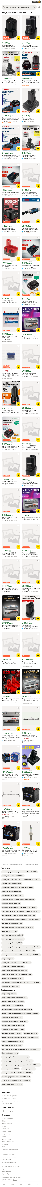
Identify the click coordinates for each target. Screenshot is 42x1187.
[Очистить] (34, 7)
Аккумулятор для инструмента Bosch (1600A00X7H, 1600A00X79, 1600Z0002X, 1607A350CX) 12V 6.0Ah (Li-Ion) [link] (30, 118)
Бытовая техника (7, 1123)
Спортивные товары (7, 1152)
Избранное (21, 1184)
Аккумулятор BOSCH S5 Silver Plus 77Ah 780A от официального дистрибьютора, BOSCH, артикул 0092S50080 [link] (9, 301)
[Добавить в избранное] (18, 17)
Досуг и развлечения (8, 1118)
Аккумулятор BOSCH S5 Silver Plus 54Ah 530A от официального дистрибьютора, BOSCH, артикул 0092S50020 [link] (29, 446)
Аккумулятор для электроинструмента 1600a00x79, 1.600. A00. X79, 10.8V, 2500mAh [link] (11, 45)
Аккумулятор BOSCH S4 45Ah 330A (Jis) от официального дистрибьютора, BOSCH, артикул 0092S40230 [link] (29, 373)
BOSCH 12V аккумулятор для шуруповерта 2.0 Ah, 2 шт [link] (10, 699)
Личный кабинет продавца (9, 1095)
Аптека (4, 1136)
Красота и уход (6, 1139)
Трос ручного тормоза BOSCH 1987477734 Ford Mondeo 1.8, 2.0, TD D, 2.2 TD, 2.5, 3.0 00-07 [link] (30, 736)
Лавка (12, 1184)
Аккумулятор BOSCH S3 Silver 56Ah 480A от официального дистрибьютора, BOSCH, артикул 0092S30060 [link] (29, 411)
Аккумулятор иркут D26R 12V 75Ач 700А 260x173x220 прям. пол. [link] (11, 851)
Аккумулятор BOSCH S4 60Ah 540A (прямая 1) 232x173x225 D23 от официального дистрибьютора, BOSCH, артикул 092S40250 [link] (9, 482)
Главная (4, 1184)
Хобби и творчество (7, 1141)
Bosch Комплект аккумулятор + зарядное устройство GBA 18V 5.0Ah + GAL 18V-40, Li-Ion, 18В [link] (11, 118)
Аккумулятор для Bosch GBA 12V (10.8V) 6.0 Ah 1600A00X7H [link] (30, 775)
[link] (19, 871)
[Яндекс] (15, 1180)
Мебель (4, 1121)
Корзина (29, 1184)
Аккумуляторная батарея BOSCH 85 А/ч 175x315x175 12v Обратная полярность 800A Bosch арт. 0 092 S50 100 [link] (30, 662)
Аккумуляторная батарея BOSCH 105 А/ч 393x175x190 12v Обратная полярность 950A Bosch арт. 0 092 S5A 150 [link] (10, 589)
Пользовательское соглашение (11, 1166)
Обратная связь (6, 1169)
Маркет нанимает (7, 1171)
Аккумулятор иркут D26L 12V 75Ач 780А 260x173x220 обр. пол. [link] (30, 812)
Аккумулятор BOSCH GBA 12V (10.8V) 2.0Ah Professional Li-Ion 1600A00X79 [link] (31, 81)
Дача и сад (5, 1144)
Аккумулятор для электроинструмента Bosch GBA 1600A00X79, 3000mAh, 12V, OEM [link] (30, 45)
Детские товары (6, 1159)
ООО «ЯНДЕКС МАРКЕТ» (13, 1177)
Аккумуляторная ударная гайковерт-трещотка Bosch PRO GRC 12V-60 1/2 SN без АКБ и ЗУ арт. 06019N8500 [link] (30, 228)
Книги (3, 1146)
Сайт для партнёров (7, 1103)
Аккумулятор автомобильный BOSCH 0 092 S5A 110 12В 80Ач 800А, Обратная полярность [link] (31, 518)
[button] (39, 7)
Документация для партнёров (10, 1101)
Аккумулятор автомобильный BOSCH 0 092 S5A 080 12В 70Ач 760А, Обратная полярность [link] (31, 337)
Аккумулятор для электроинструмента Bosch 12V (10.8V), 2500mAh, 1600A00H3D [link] (30, 626)
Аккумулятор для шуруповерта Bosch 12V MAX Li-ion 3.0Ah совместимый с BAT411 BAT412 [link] (10, 411)
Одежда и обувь (6, 1131)
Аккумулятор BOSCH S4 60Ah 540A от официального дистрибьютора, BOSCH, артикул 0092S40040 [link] (10, 518)
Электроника (5, 1128)
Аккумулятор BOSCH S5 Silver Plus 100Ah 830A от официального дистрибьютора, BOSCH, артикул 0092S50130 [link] (29, 192)
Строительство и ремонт (9, 1157)
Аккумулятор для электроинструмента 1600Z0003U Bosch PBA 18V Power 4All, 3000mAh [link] (10, 228)
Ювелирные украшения (9, 1162)
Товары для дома (7, 1134)
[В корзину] (18, 38)
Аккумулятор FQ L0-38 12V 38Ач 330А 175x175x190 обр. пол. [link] (10, 775)
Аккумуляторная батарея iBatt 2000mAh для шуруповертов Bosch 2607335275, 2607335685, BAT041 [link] (10, 266)
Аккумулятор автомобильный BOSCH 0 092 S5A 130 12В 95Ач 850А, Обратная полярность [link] (31, 699)
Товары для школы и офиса (10, 1149)
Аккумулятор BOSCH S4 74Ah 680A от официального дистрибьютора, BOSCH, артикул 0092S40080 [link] (31, 589)
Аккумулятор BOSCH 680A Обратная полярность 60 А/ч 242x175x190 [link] (11, 736)
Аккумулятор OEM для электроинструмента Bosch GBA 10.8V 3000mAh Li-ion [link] (30, 482)
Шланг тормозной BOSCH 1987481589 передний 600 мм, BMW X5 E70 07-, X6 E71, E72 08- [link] (10, 812)
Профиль (38, 1184)
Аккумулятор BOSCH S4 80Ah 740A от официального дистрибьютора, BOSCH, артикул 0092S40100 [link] (30, 553)
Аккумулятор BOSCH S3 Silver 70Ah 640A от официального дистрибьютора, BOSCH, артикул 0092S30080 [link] (9, 553)
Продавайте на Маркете (9, 1098)
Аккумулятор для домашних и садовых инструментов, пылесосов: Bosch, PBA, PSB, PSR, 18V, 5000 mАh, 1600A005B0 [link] (10, 193)
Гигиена (4, 1126)
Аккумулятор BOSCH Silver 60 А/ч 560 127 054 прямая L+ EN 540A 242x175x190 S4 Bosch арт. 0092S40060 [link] (10, 374)
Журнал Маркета (7, 1174)
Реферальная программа (9, 1111)
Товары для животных (8, 1154)
